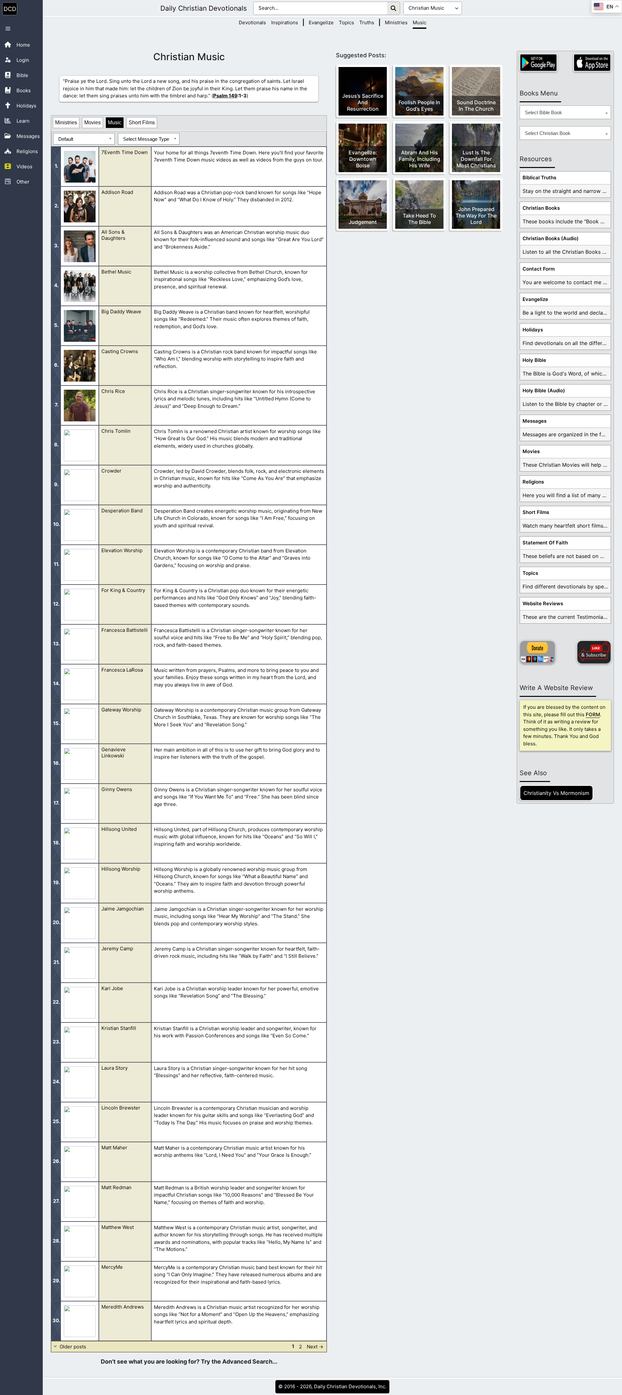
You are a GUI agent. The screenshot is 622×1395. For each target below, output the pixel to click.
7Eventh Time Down (124, 152)
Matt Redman (116, 1187)
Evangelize (321, 22)
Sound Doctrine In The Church (476, 105)
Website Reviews (543, 603)
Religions (533, 482)
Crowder (111, 471)
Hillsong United (119, 829)
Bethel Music (116, 272)
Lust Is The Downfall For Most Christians (476, 159)
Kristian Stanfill (118, 1028)
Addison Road (117, 192)
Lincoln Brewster (120, 1108)
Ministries (396, 22)
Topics (346, 22)
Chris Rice (113, 391)
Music (419, 22)
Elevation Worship (122, 550)
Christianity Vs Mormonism (556, 793)
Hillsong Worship (120, 869)
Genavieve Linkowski (113, 752)
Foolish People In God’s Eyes (419, 105)
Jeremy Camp (117, 948)
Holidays (533, 330)
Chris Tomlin (116, 431)
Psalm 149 (225, 96)
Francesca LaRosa (122, 670)
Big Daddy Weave (121, 311)
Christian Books (541, 208)
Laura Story (114, 1068)
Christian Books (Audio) (551, 238)
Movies (92, 122)
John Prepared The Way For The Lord (476, 215)
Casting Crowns (119, 351)
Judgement (363, 222)
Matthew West (117, 1227)
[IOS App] (592, 63)
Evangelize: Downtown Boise (363, 159)
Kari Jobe (112, 988)
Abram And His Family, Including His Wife (419, 159)
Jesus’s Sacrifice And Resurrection (362, 102)
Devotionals (252, 22)
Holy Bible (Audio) (544, 390)
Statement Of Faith (545, 543)
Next (315, 1346)
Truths (366, 22)
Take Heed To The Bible (419, 218)
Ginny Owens (116, 789)
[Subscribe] (594, 652)
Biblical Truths (539, 177)
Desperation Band (122, 511)
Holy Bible (534, 360)
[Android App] (538, 63)
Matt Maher (114, 1147)
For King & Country (123, 590)
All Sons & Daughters (113, 235)
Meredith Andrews (122, 1307)
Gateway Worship (121, 710)
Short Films (142, 122)
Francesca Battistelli (124, 630)
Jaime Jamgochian (122, 909)
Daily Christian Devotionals (203, 8)
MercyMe (112, 1267)
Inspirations (284, 22)
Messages (535, 421)
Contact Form (539, 269)
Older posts (73, 1346)
